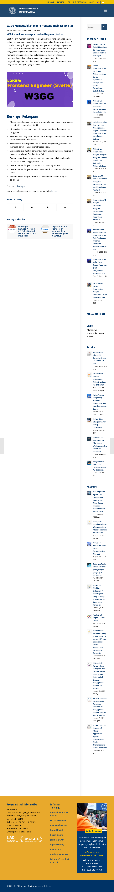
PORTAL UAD (82, 2)
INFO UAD (50, 2)
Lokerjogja (20, 186)
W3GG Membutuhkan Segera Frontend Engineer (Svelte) (40, 26)
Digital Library (57, 844)
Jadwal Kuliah (56, 830)
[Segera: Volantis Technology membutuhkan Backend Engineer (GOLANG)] (2, 446)
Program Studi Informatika (30, 30)
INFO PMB (70, 2)
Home (48, 886)
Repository (55, 849)
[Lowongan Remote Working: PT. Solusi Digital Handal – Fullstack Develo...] (112, 446)
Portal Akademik (58, 820)
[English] (98, 3)
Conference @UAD (59, 854)
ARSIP (92, 2)
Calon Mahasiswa (58, 825)
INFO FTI (60, 2)
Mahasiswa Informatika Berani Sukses (95, 333)
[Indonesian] (103, 3)
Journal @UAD (57, 839)
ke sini (54, 191)
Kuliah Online (56, 835)
